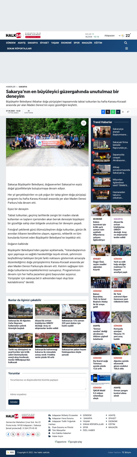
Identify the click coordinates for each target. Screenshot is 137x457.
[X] (13, 434)
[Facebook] (8, 434)
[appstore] (61, 441)
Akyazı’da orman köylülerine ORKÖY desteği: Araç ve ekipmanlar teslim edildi (46, 324)
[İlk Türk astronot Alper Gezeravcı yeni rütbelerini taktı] (121, 282)
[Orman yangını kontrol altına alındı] (121, 379)
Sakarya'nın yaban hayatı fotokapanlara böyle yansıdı (74, 352)
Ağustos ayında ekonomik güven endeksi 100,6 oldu (121, 365)
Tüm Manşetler (59, 430)
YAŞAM (55, 42)
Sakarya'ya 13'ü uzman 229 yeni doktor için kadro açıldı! (73, 323)
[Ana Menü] (126, 48)
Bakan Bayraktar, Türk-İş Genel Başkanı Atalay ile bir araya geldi (100, 300)
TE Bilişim (126, 452)
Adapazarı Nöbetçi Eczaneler (65, 415)
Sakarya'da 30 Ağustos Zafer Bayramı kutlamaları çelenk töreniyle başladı (19, 324)
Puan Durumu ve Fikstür (62, 427)
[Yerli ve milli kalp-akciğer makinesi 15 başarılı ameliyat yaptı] (121, 250)
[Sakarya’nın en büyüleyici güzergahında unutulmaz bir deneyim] (47, 142)
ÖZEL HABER (89, 430)
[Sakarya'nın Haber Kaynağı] (23, 35)
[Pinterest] (18, 434)
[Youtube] (33, 434)
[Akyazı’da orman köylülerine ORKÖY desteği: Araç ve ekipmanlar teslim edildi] (47, 311)
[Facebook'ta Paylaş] (103, 112)
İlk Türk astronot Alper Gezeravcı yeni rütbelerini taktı (121, 298)
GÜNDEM (11, 42)
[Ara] (126, 43)
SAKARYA (33, 42)
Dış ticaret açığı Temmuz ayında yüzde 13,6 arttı (100, 365)
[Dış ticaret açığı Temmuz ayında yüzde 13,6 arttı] (100, 349)
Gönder (14, 402)
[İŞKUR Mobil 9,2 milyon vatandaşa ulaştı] (100, 379)
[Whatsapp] (38, 434)
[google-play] (75, 441)
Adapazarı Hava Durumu (63, 418)
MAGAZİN (87, 42)
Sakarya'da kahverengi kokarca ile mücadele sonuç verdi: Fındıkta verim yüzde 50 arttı (46, 353)
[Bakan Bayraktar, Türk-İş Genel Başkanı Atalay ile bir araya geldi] (100, 282)
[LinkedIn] (28, 434)
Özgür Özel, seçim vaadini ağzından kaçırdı (99, 266)
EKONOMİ (66, 42)
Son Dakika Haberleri (61, 433)
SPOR (77, 42)
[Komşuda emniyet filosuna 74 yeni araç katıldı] (121, 317)
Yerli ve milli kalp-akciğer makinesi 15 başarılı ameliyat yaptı (120, 267)
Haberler (10, 87)
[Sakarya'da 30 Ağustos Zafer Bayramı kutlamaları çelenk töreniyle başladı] (20, 311)
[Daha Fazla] (118, 112)
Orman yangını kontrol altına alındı (121, 393)
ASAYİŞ (21, 42)
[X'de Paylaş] (108, 112)
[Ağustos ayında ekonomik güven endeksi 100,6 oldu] (121, 349)
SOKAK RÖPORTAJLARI (19, 48)
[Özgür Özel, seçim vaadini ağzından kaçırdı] (100, 250)
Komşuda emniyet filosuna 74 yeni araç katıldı (119, 334)
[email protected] (13, 428)
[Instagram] (23, 434)
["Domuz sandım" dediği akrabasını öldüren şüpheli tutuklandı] (100, 317)
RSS (12, 452)
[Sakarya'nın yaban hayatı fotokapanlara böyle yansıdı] (74, 340)
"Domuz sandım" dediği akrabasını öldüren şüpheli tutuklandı (100, 334)
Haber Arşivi (57, 436)
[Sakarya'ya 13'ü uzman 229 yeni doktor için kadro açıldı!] (74, 311)
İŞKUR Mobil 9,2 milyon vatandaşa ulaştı (99, 394)
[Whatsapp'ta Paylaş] (113, 112)
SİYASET (44, 42)
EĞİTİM (98, 42)
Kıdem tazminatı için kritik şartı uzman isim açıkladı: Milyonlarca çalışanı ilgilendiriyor (99, 231)
